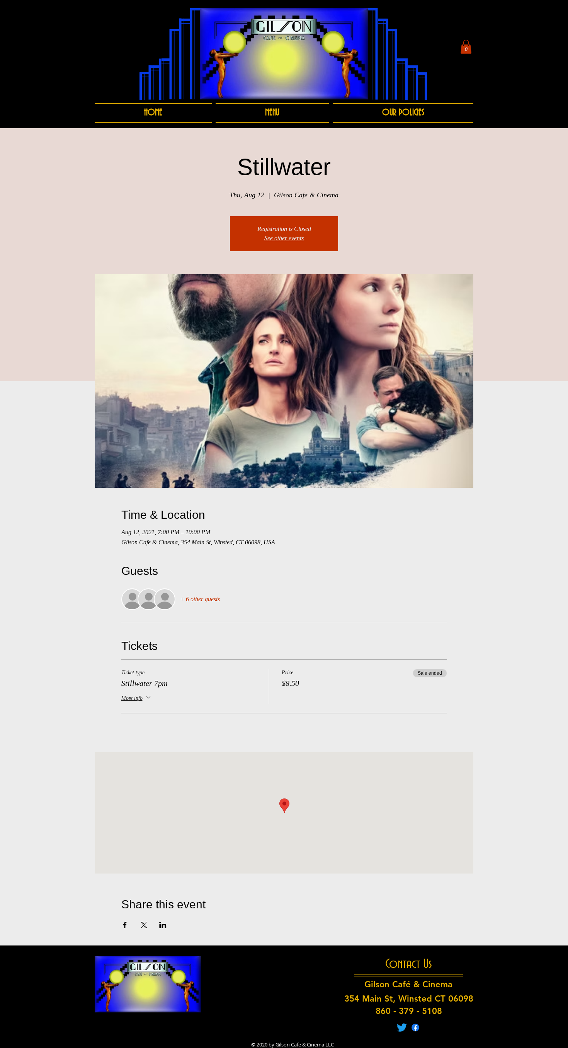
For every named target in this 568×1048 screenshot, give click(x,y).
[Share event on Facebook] (125, 925)
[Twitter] (402, 1027)
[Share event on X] (144, 925)
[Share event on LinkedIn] (163, 925)
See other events (284, 238)
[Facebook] (415, 1027)
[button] (466, 47)
